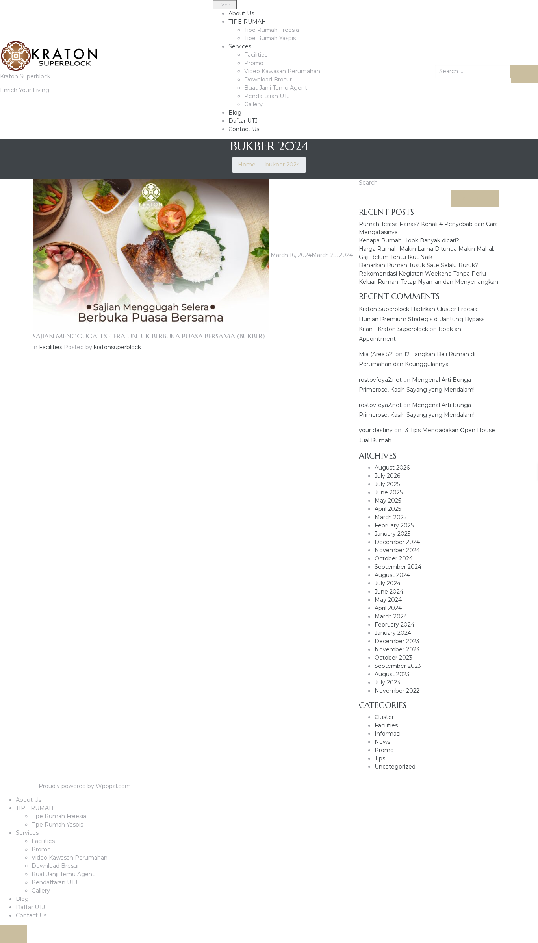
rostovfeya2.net (380, 379)
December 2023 (397, 641)
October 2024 (394, 558)
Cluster (384, 717)
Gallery (253, 104)
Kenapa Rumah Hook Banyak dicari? (409, 240)
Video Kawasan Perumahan (282, 71)
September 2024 (398, 566)
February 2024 (394, 624)
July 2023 (387, 682)
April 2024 (388, 608)
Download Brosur (268, 79)
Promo (253, 63)
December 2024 (397, 541)
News (382, 741)
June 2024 (389, 591)
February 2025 (394, 525)
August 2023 (392, 674)
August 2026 (392, 467)
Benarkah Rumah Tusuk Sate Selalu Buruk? (418, 265)
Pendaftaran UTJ (267, 96)
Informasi (388, 733)
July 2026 (387, 475)
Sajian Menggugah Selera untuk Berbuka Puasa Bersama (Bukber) (149, 336)
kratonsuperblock (117, 347)
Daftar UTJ (243, 120)
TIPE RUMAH (247, 21)
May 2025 (388, 500)
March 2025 (390, 517)
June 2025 (389, 492)
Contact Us (243, 129)
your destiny (376, 430)
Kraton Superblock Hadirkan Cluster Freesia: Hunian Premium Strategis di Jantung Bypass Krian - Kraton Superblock (421, 318)
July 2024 (388, 583)
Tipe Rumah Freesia (271, 29)
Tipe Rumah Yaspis (270, 38)
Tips (380, 758)
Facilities (255, 54)
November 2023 (397, 649)
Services (239, 46)
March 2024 (391, 616)
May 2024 (388, 599)
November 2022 (397, 690)
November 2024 (397, 550)
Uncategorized (395, 766)
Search (368, 182)
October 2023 (393, 657)
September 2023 (398, 665)
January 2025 (392, 533)
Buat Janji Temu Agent (275, 87)
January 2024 (393, 632)
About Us (241, 13)
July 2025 (387, 484)
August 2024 (392, 575)
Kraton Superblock (25, 76)
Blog (234, 112)
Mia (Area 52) (376, 354)
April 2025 (388, 508)
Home (247, 164)
